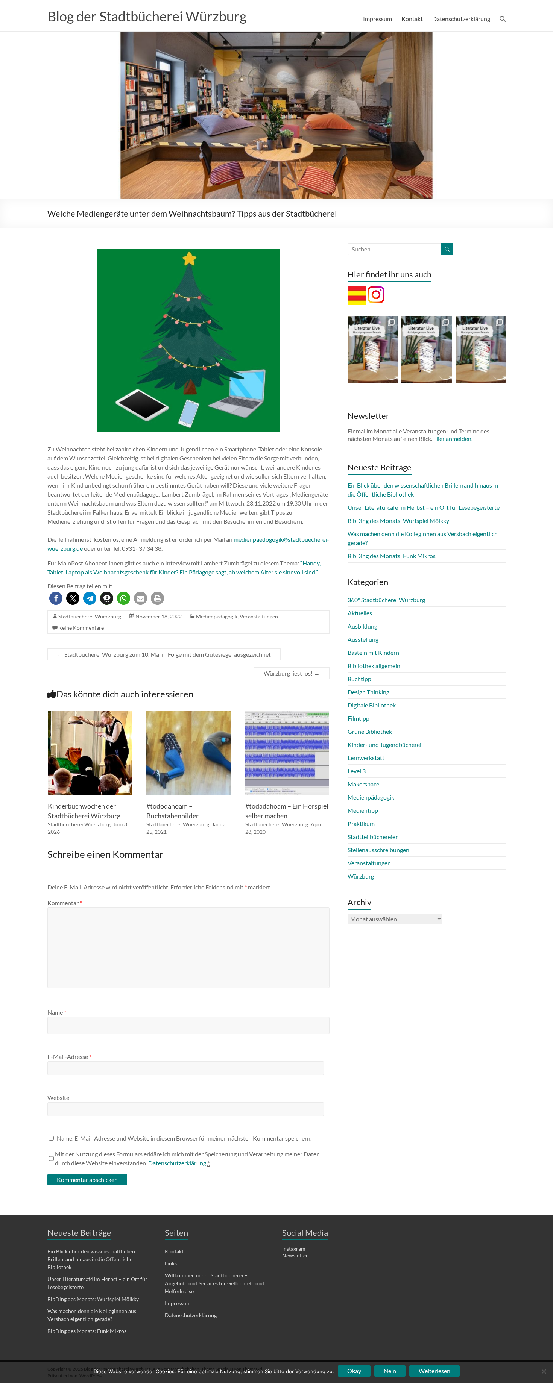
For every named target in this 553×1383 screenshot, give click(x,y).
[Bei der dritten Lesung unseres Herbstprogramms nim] (481, 349)
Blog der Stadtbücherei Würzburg (146, 16)
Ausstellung (363, 639)
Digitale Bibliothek (372, 705)
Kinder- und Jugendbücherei (384, 744)
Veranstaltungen (259, 616)
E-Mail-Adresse (69, 1056)
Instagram (293, 1248)
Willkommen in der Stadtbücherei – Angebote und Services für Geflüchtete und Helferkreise (214, 1283)
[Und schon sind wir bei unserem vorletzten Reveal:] (426, 349)
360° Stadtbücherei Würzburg (386, 599)
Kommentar (64, 902)
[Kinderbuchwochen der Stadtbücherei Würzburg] (90, 714)
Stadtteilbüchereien (373, 836)
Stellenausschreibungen (378, 849)
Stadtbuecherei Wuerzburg (89, 616)
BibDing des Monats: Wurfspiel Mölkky (398, 520)
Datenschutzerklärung (461, 18)
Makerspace (363, 784)
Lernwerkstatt (366, 757)
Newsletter (295, 1255)
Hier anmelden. (452, 438)
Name (56, 1012)
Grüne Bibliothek (370, 731)
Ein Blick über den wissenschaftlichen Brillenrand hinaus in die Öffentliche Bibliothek (91, 1259)
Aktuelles (360, 613)
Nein (390, 1370)
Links (171, 1263)
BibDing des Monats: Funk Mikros (392, 555)
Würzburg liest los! (292, 673)
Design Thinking (368, 691)
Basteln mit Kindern (373, 652)
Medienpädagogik (216, 616)
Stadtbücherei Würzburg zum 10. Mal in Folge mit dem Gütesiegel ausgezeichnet (164, 654)
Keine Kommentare (81, 627)
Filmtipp (358, 718)
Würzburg (361, 876)
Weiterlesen (434, 1370)
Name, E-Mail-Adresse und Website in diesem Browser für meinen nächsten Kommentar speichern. (184, 1138)
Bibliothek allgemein (374, 665)
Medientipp (363, 810)
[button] (55, 598)
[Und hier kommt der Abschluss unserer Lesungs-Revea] (373, 349)
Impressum (377, 18)
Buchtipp (359, 678)
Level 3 (357, 770)
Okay (354, 1370)
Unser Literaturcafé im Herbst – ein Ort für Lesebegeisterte (424, 507)
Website (58, 1097)
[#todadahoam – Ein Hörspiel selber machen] (287, 714)
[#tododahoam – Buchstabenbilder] (188, 714)
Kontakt (412, 18)
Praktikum (361, 823)
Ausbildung (362, 626)
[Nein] (543, 1371)
